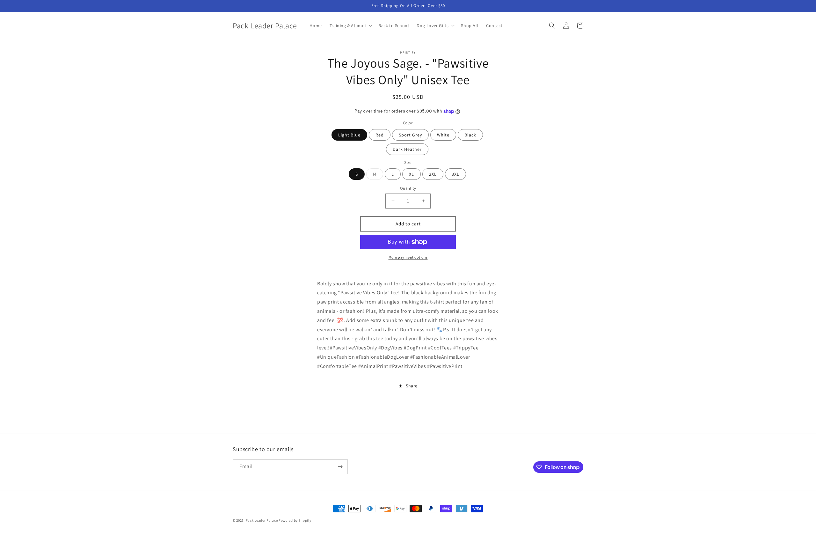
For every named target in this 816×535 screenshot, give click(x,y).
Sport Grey (410, 135)
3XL (455, 174)
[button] (350, 25)
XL (411, 174)
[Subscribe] (340, 466)
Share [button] (412, 386)
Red (379, 135)
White (443, 135)
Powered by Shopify (295, 520)
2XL (433, 174)
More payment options (408, 257)
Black (470, 135)
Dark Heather (407, 149)
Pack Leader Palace (262, 520)
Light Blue (349, 135)
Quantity (408, 188)
